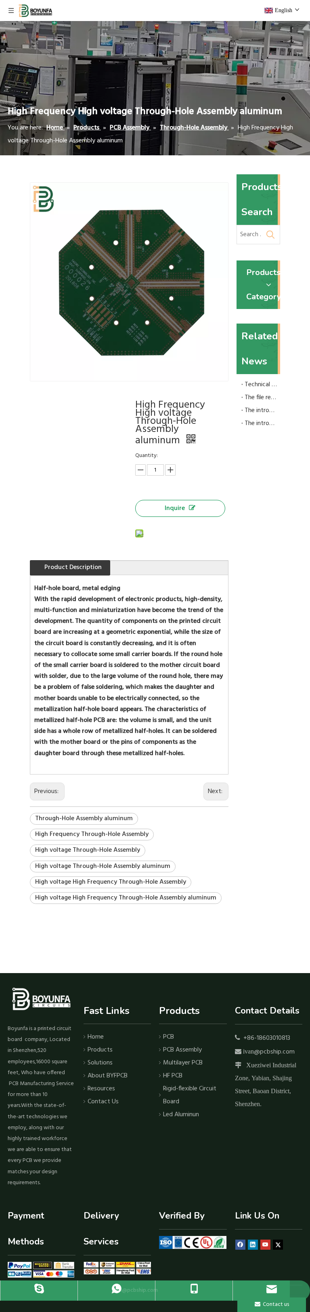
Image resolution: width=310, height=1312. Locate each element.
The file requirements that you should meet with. (261, 397)
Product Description (73, 567)
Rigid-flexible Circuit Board (189, 1095)
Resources (101, 1088)
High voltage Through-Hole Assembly (87, 850)
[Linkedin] (253, 1245)
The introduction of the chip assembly (261, 423)
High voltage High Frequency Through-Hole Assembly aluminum (125, 898)
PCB (168, 1037)
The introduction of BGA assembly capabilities (261, 410)
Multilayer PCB (183, 1063)
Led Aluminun (181, 1114)
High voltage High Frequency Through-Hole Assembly (110, 882)
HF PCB (172, 1076)
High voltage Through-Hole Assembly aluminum (102, 866)
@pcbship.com (274, 1052)
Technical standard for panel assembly (261, 384)
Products (100, 1050)
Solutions (100, 1063)
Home (96, 1037)
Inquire (175, 508)
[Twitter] (278, 1245)
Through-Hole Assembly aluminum (84, 818)
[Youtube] (265, 1245)
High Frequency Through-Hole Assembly (92, 834)
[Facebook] (240, 1245)
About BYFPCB (108, 1076)
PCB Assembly (182, 1050)
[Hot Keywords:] (270, 234)
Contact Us (103, 1101)
